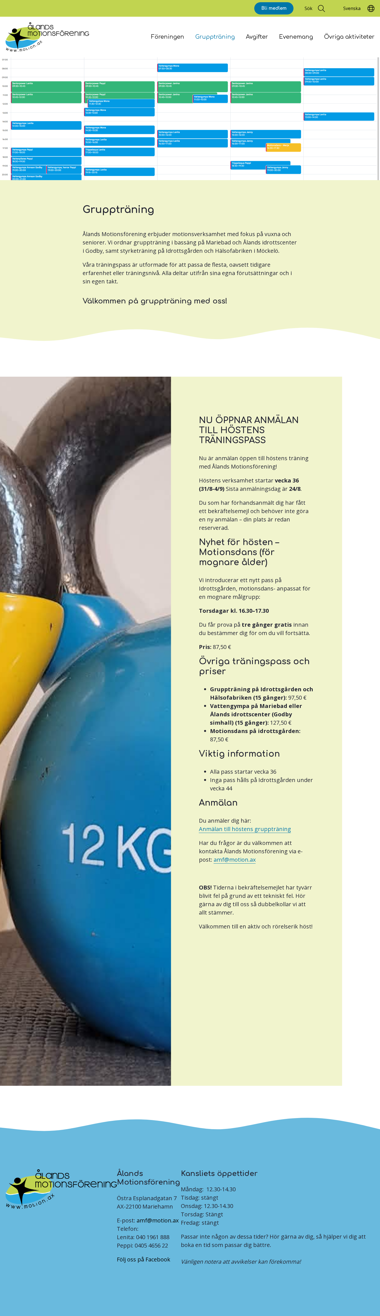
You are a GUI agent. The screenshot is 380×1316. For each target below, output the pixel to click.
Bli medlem (274, 8)
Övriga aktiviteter (349, 37)
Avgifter (257, 37)
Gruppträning (215, 37)
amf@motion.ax (158, 1220)
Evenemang (296, 37)
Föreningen (167, 37)
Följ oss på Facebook (143, 1259)
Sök (308, 8)
